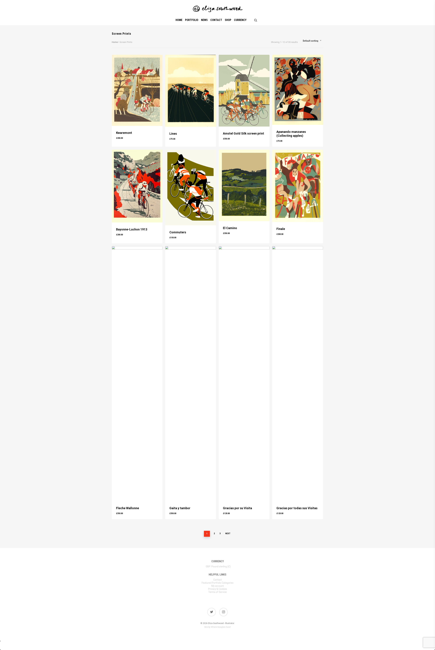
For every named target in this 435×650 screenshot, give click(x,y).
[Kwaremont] (137, 90)
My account (217, 586)
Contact (217, 579)
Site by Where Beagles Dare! (217, 627)
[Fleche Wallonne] (137, 373)
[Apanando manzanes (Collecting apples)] (297, 90)
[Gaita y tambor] (190, 373)
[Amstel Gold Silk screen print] (244, 91)
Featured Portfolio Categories (217, 582)
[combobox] (312, 41)
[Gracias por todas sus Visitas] (297, 373)
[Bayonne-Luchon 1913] (137, 186)
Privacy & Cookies (217, 589)
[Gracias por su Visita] (244, 373)
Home (115, 42)
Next (227, 533)
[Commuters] (190, 188)
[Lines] (190, 91)
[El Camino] (244, 185)
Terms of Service (217, 592)
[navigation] (217, 566)
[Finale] (297, 186)
